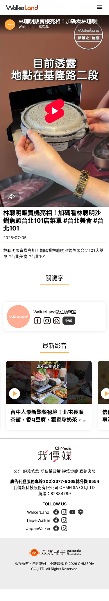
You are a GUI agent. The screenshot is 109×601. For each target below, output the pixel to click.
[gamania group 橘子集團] (54, 552)
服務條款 (31, 471)
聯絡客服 (87, 471)
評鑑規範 (70, 471)
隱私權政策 (50, 471)
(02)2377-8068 (60, 481)
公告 (18, 471)
